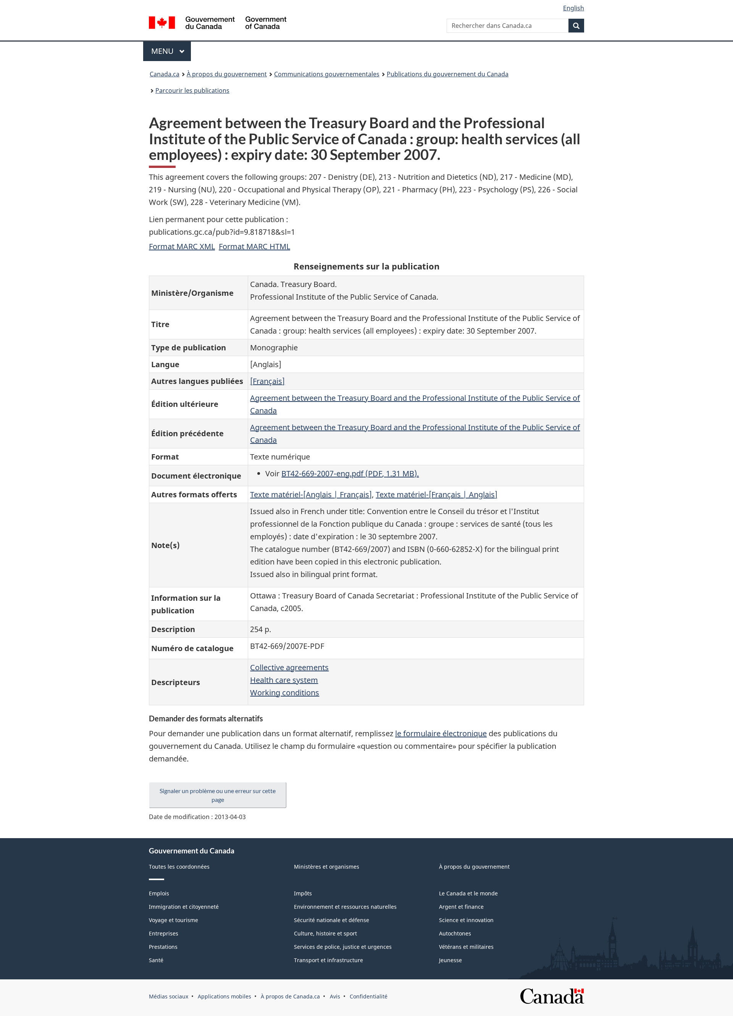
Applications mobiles (224, 996)
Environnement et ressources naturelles (345, 906)
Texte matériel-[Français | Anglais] (436, 494)
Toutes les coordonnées (179, 866)
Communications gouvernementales (326, 74)
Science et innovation (466, 920)
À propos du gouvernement (227, 74)
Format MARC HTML (254, 246)
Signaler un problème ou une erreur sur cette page (218, 795)
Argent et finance (461, 906)
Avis (335, 996)
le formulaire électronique (441, 733)
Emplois (159, 893)
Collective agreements (289, 667)
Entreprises (163, 933)
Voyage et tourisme (173, 920)
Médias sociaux (168, 996)
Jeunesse (450, 960)
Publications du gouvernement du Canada (448, 74)
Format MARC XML (182, 246)
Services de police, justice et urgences (343, 946)
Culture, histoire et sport (325, 933)
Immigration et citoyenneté (184, 906)
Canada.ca (164, 74)
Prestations (163, 946)
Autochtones (455, 933)
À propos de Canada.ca (290, 996)
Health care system (284, 680)
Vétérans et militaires (466, 946)
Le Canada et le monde (468, 893)
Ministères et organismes (326, 866)
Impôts (303, 893)
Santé (156, 960)
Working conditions (284, 692)
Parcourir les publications (192, 90)
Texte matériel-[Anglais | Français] (311, 494)
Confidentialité (368, 996)
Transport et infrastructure (328, 960)
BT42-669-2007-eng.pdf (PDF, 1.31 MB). (350, 473)
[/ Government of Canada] (217, 23)
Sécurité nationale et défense (331, 920)
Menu (171, 51)
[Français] (267, 381)
